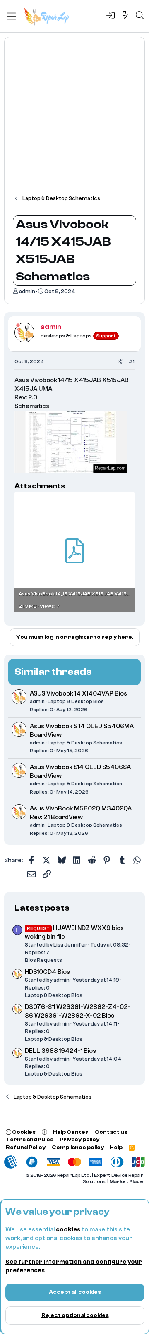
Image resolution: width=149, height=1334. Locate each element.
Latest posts (42, 908)
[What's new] (125, 16)
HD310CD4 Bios (47, 971)
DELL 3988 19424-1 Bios (60, 1050)
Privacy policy (79, 1139)
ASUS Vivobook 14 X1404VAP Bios (78, 693)
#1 (131, 361)
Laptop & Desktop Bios (76, 701)
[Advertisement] (74, 119)
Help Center (71, 1132)
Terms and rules (29, 1139)
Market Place (126, 1181)
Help (116, 1147)
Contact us (111, 1132)
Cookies (23, 1132)
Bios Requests (43, 960)
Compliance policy (78, 1147)
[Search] (139, 16)
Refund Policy (26, 1147)
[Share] (120, 361)
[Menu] (11, 16)
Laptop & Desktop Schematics (85, 743)
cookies (68, 1229)
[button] (44, 1132)
